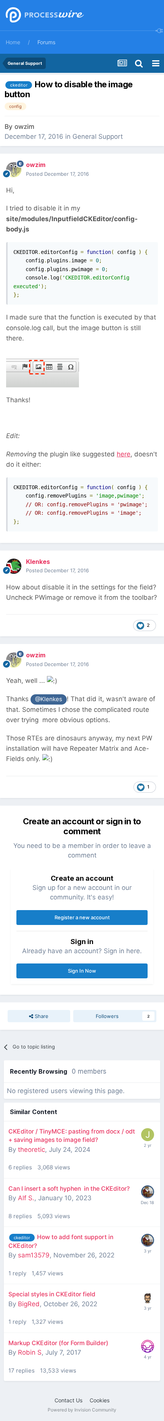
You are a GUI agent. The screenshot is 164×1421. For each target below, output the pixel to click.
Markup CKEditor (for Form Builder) (58, 1343)
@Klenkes (48, 699)
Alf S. (26, 1198)
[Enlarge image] (42, 369)
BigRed (29, 1304)
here (123, 454)
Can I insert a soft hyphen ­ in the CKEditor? (69, 1188)
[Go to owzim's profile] (13, 169)
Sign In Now (82, 971)
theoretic (31, 1149)
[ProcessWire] (44, 15)
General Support (97, 136)
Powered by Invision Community (82, 1410)
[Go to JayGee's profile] (147, 1297)
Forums (46, 42)
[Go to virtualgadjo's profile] (147, 1191)
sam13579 (34, 1255)
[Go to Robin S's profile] (147, 1346)
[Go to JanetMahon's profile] (147, 1134)
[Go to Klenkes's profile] (13, 566)
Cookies (99, 1400)
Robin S (30, 1352)
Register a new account (82, 917)
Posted (57, 174)
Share (40, 1016)
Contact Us (68, 1400)
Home (13, 42)
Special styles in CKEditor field (51, 1294)
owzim (24, 126)
